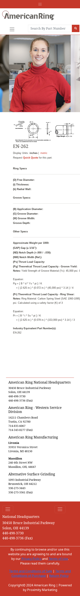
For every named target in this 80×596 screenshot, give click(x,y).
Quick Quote (30, 157)
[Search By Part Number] (75, 28)
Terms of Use (58, 559)
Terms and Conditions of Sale (30, 571)
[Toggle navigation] (40, 4)
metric (43, 153)
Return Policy (59, 576)
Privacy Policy (31, 559)
